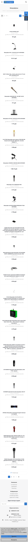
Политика (14, 488)
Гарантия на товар (14, 497)
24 (18, 476)
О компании (14, 484)
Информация (14, 491)
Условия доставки (14, 495)
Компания (14, 482)
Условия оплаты (14, 493)
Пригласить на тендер (15, 517)
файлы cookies (14, 528)
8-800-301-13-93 (15, 510)
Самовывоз (14, 486)
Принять (14, 536)
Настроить (14, 540)
